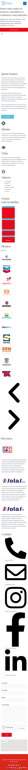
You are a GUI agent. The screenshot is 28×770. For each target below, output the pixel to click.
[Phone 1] (11, 765)
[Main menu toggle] (24, 3)
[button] (14, 393)
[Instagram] (16, 765)
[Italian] (20, 767)
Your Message (5, 704)
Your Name (5, 683)
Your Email (5, 690)
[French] (16, 767)
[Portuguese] (22, 767)
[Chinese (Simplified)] (10, 767)
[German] (18, 767)
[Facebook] (18, 765)
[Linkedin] (14, 765)
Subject (3, 697)
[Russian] (24, 767)
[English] (14, 767)
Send (6, 734)
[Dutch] (12, 767)
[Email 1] (9, 765)
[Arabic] (8, 767)
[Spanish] (26, 767)
